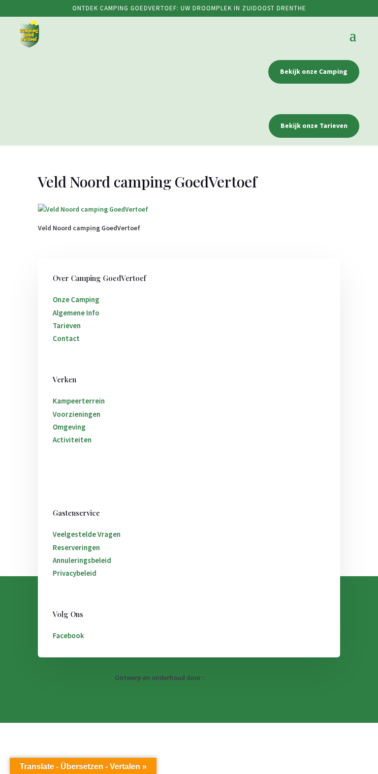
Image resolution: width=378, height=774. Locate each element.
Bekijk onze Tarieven (314, 125)
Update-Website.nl (234, 677)
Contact (66, 338)
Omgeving (69, 427)
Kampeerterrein (79, 400)
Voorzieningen (76, 414)
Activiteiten (72, 439)
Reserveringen (76, 547)
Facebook (68, 635)
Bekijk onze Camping (313, 71)
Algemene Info (76, 312)
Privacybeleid (74, 573)
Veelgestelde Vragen (87, 534)
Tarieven (67, 325)
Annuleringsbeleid (82, 560)
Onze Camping (76, 299)
